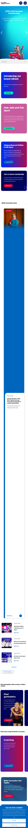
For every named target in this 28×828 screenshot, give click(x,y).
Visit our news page (7, 671)
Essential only (14, 825)
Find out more (14, 54)
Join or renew (8, 185)
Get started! (8, 720)
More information (9, 128)
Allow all (14, 820)
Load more (14, 667)
